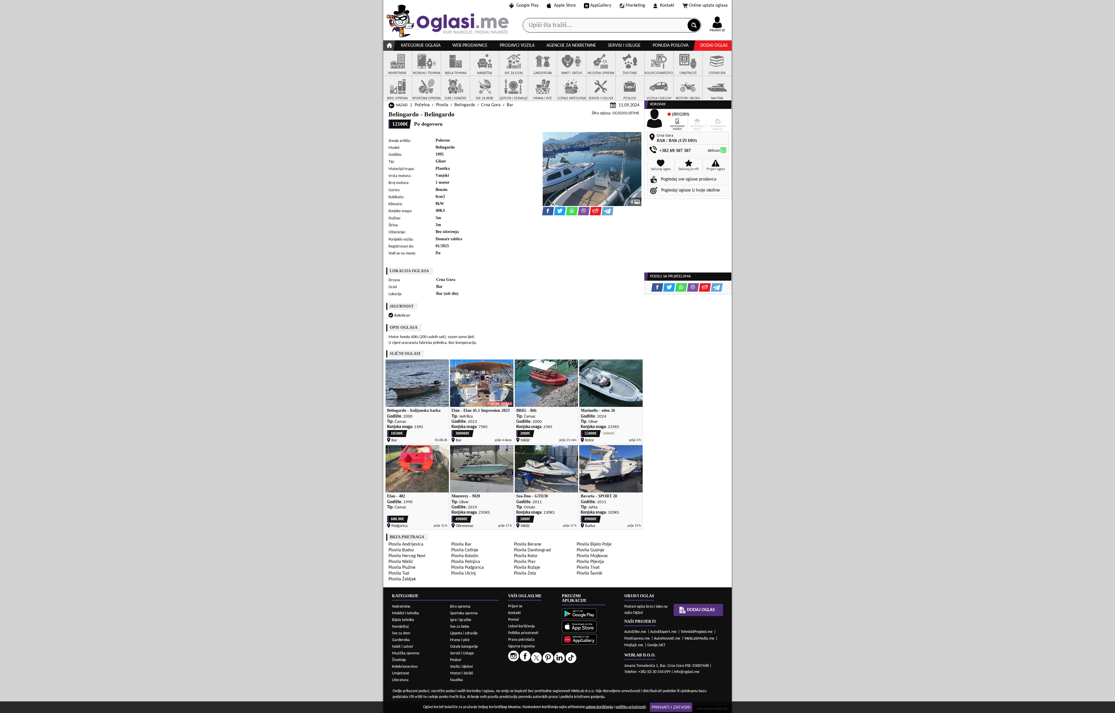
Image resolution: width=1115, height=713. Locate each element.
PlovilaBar (461, 544)
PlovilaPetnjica (465, 561)
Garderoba (401, 640)
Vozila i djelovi (461, 667)
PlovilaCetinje (464, 550)
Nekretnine (401, 606)
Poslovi (455, 660)
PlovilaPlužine (402, 567)
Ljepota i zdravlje (464, 633)
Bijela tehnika (403, 620)
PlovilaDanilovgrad (532, 550)
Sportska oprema (464, 613)
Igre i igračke (460, 620)
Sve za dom (401, 633)
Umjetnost (400, 673)
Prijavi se (515, 606)
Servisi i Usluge (462, 653)
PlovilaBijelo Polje (594, 544)
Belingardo (464, 105)
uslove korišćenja (599, 707)
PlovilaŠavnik (589, 573)
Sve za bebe (459, 626)
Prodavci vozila (517, 45)
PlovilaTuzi (399, 573)
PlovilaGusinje (590, 550)
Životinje (399, 660)
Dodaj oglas (713, 45)
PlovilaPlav (524, 561)
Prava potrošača (521, 640)
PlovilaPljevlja (590, 561)
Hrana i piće (460, 640)
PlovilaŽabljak (402, 579)
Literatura (400, 680)
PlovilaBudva (401, 550)
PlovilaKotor (526, 556)
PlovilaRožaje (527, 567)
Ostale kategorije (464, 647)
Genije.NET (656, 645)
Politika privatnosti (523, 633)
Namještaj (400, 626)
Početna (422, 105)
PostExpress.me (637, 638)
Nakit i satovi (402, 647)
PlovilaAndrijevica (406, 544)
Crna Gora (491, 105)
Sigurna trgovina (521, 646)
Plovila (442, 105)
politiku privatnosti (631, 707)
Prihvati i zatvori (671, 707)
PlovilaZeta (525, 573)
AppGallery (600, 5)
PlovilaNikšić (401, 561)
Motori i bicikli (461, 673)
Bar (510, 105)
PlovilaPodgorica (467, 567)
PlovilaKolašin (464, 556)
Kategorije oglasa (420, 45)
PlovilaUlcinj (463, 573)
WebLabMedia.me (699, 638)
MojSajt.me (633, 645)
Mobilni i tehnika (405, 613)
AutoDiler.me (635, 632)
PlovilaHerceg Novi (407, 556)
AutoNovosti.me (667, 638)
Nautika (456, 680)
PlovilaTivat (588, 567)
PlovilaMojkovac (592, 556)
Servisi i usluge (624, 45)
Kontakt (667, 5)
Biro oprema (460, 606)
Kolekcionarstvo (405, 667)
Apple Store (565, 5)
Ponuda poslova (670, 45)
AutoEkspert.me (663, 632)
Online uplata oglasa (708, 5)
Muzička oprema (405, 653)
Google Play (527, 5)
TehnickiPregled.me (697, 632)
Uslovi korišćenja (521, 626)
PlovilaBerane (527, 544)
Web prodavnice (470, 45)
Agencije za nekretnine (571, 45)
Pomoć (513, 620)
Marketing (635, 5)
